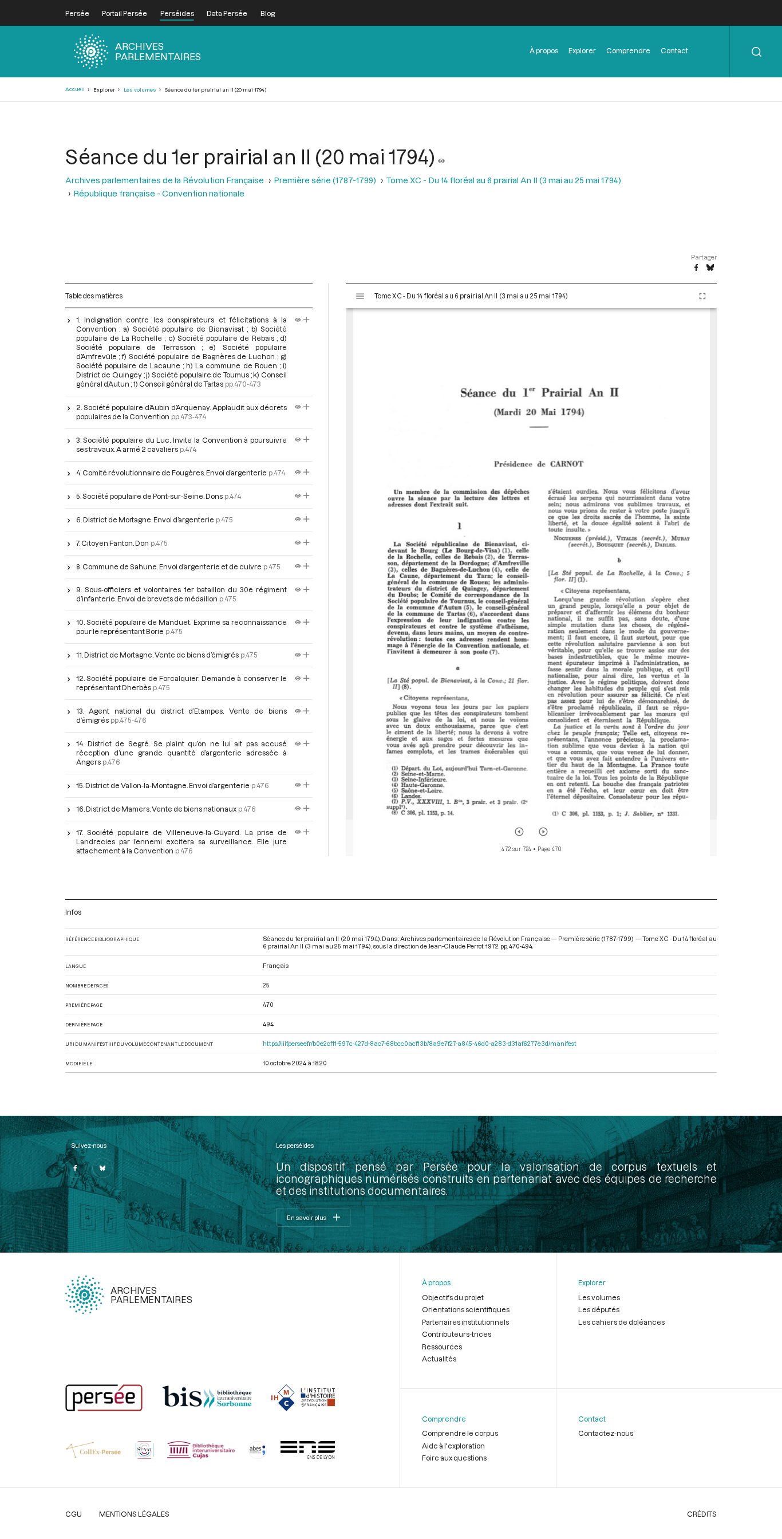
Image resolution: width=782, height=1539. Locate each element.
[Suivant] (543, 832)
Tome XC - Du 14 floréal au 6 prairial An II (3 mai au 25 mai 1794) (503, 180)
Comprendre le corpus (460, 1433)
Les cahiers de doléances (621, 1322)
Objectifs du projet (453, 1297)
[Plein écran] (702, 296)
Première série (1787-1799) (325, 180)
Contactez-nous (605, 1433)
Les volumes (140, 89)
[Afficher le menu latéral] (360, 296)
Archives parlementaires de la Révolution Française (164, 180)
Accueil (75, 89)
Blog (267, 13)
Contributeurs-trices (456, 1334)
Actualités (439, 1359)
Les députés (598, 1309)
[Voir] (441, 156)
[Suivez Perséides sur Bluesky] (102, 1168)
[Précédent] (519, 832)
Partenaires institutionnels (465, 1322)
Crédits (702, 1514)
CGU (73, 1514)
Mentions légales (134, 1514)
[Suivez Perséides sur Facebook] (75, 1168)
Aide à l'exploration (453, 1446)
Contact (674, 50)
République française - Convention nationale (158, 193)
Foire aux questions (454, 1458)
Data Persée (227, 13)
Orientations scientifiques (466, 1309)
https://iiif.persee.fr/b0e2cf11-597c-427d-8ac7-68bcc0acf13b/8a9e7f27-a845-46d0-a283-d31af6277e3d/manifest (419, 1043)
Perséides (177, 13)
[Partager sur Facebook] (696, 268)
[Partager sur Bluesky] (710, 268)
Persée (77, 13)
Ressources (442, 1347)
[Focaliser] (306, 320)
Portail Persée (124, 13)
